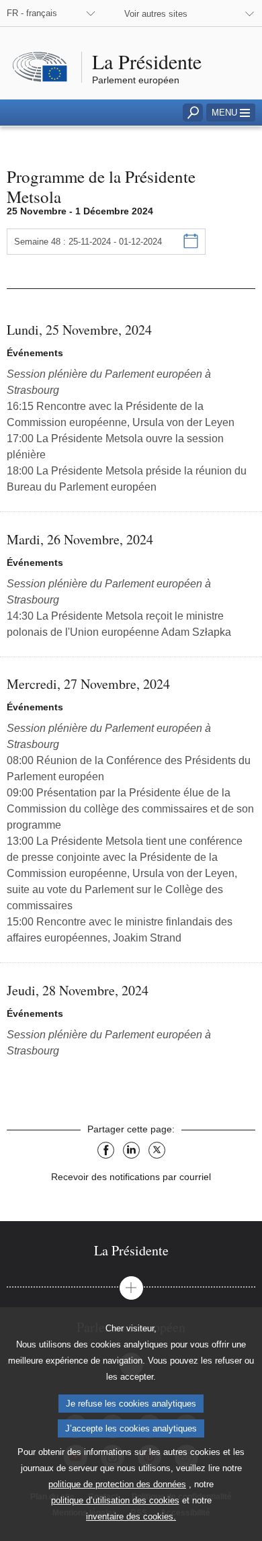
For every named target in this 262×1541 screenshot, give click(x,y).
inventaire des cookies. (131, 1516)
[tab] (131, 1250)
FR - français (32, 13)
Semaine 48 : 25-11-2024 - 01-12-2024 (88, 242)
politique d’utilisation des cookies (115, 1500)
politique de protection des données (117, 1484)
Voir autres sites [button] (155, 14)
